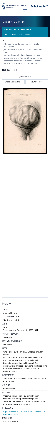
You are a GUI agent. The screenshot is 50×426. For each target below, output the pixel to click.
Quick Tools (24, 76)
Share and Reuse (12, 81)
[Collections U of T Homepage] (3, 40)
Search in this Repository (17, 34)
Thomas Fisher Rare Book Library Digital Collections (21, 45)
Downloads (36, 81)
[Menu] (25, 11)
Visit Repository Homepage (17, 29)
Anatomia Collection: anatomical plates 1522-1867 (24, 51)
